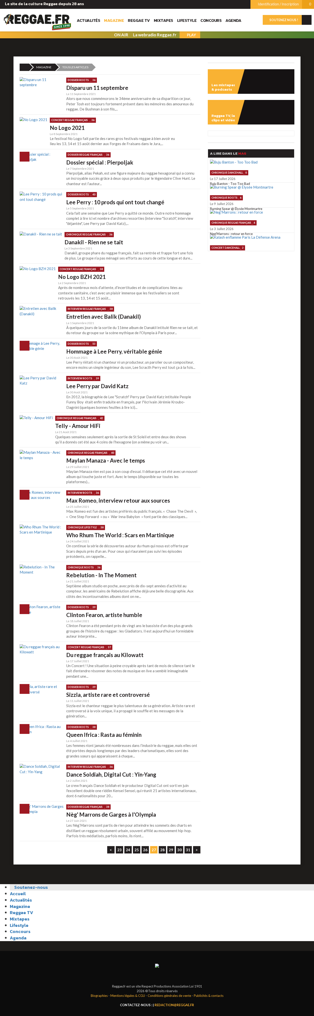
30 (179, 850)
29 (171, 850)
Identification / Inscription (278, 4)
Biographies (99, 996)
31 (188, 850)
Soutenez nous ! (283, 20)
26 (145, 850)
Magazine (114, 20)
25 (136, 850)
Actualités (88, 20)
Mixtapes (163, 20)
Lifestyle (187, 20)
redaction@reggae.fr (174, 1005)
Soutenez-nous (30, 887)
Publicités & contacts (208, 996)
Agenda (233, 20)
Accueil (18, 893)
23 (119, 850)
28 (162, 850)
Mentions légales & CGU (127, 996)
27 (154, 850)
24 (128, 850)
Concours (211, 20)
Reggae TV (139, 20)
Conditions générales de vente (169, 996)
